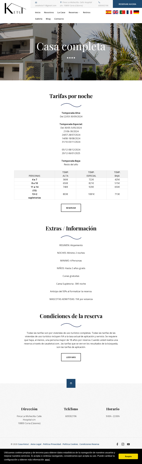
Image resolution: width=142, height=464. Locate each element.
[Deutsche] (136, 11)
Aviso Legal (36, 444)
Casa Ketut (23, 444)
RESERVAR (71, 207)
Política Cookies (70, 444)
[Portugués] (122, 11)
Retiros (86, 12)
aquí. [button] (47, 459)
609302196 (103, 5)
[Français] (129, 11)
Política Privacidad (52, 444)
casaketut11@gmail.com (45, 5)
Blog (48, 18)
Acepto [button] (128, 456)
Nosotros (49, 12)
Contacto (59, 18)
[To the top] (71, 383)
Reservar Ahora (127, 4)
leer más (71, 357)
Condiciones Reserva (89, 444)
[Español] (108, 11)
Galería (38, 18)
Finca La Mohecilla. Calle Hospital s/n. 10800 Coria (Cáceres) (76, 4)
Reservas (73, 12)
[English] (115, 11)
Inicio (37, 12)
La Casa (61, 12)
